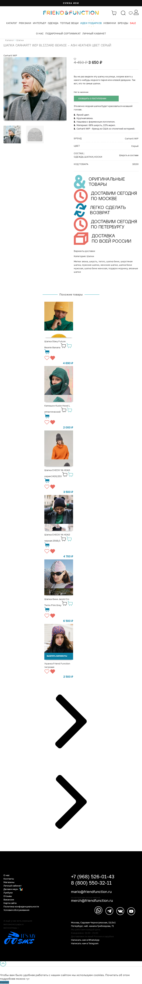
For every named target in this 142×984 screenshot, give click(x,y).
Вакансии (8, 899)
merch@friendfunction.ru (92, 900)
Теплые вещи (69, 23)
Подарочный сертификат (63, 33)
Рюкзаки (25, 23)
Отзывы (7, 896)
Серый (135, 146)
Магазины (8, 882)
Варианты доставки (84, 251)
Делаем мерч (11, 889)
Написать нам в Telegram (85, 943)
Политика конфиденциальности (21, 906)
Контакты (8, 878)
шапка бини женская (95, 268)
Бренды (123, 23)
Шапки (20, 40)
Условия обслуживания (16, 910)
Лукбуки (8, 892)
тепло (102, 261)
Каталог (11, 23)
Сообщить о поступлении (92, 98)
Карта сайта (9, 903)
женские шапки (109, 264)
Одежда (53, 23)
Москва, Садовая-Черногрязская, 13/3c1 (93, 922)
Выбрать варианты (57, 656)
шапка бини (112, 261)
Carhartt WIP (10, 55)
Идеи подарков (91, 23)
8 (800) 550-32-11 (91, 883)
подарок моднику (118, 268)
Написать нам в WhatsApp (85, 939)
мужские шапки (90, 264)
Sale (133, 23)
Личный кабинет (94, 33)
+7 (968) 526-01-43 (92, 876)
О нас (40, 33)
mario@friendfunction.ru (91, 891)
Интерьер (39, 23)
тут (27, 978)
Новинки (109, 23)
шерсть (93, 261)
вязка (85, 261)
